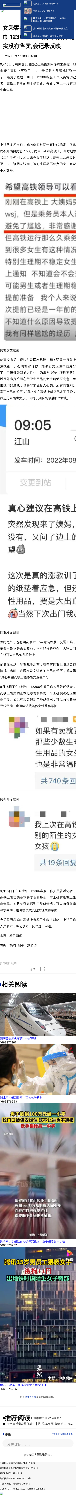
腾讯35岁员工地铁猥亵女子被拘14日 (23, 1385)
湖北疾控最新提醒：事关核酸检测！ (22, 1097)
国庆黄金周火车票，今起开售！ (20, 1038)
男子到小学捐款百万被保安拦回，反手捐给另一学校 (32, 1241)
